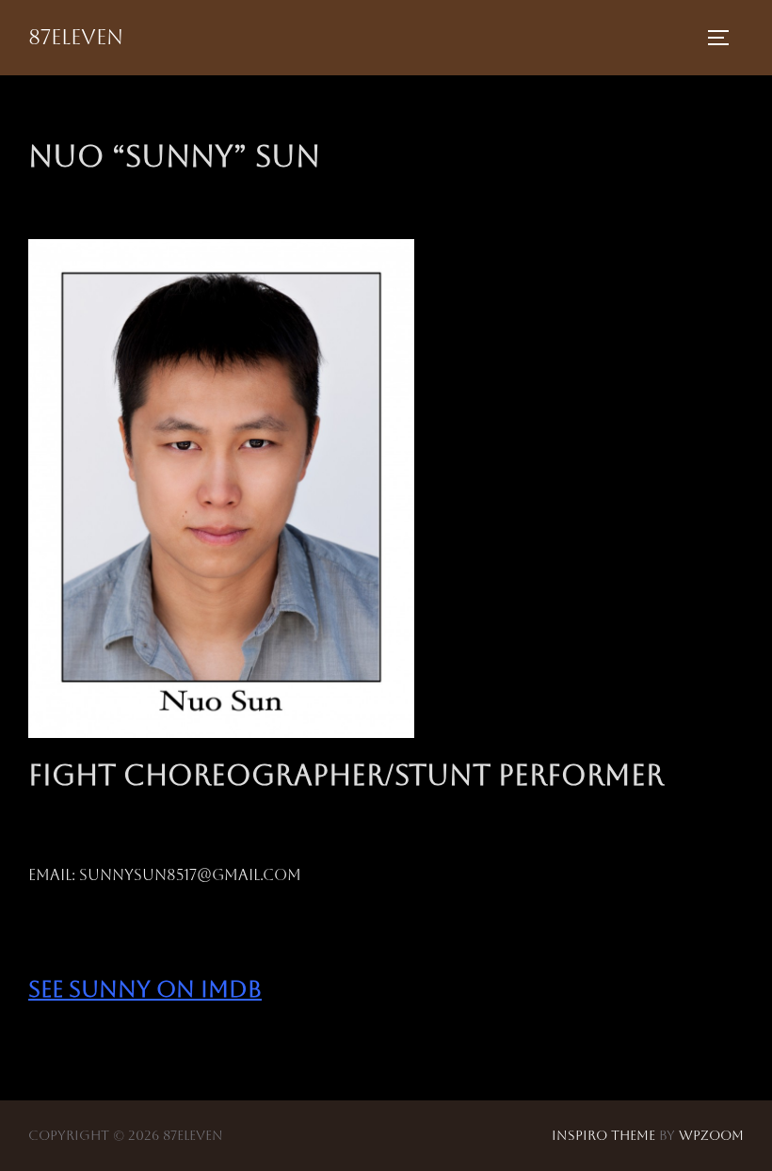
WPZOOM (711, 1135)
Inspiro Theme (603, 1135)
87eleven (75, 37)
